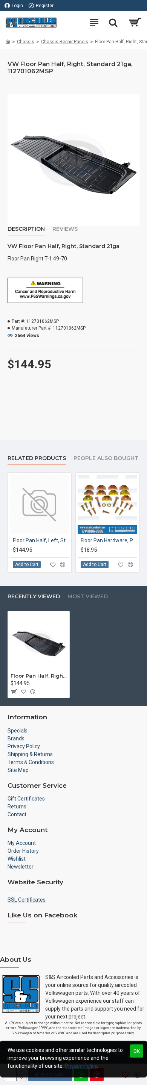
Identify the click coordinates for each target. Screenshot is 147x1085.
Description (26, 229)
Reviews (65, 229)
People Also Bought (106, 458)
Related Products (37, 458)
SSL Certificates (27, 900)
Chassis (25, 41)
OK (136, 1051)
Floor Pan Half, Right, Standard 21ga (39, 676)
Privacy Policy (81, 1066)
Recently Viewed (34, 596)
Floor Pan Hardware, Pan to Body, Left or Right (109, 540)
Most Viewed (87, 596)
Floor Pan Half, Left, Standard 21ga (41, 540)
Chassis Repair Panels (64, 41)
